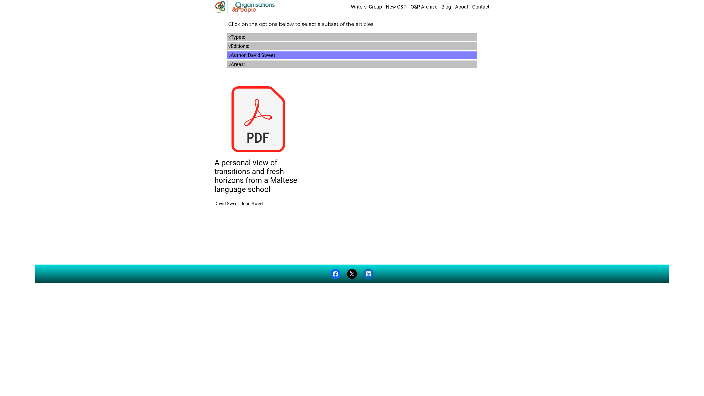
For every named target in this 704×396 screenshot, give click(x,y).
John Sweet (252, 203)
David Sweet (227, 203)
